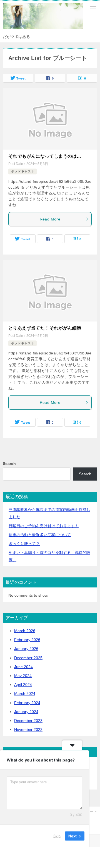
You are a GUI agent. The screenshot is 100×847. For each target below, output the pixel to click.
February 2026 (27, 639)
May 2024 (23, 675)
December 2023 (28, 720)
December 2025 (28, 658)
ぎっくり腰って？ (24, 543)
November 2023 (28, 729)
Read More (50, 219)
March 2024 (24, 693)
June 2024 (23, 666)
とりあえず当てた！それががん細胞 (44, 328)
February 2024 (27, 702)
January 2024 (26, 711)
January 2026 (26, 648)
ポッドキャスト (22, 171)
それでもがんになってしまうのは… (44, 156)
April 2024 (23, 684)
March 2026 (24, 630)
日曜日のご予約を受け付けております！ (44, 526)
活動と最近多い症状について (40, 534)
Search (9, 463)
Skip (57, 835)
